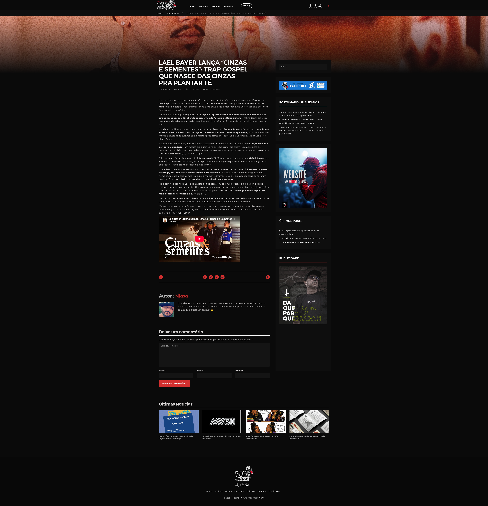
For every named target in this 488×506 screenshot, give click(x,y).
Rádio (246, 6)
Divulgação (274, 491)
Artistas (215, 6)
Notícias (203, 6)
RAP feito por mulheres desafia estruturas (301, 242)
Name (162, 370)
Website (239, 370)
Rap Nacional (173, 13)
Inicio (192, 6)
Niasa (178, 89)
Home (160, 13)
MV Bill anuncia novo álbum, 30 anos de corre (304, 238)
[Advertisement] (303, 346)
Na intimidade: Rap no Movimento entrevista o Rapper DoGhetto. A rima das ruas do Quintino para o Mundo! (302, 130)
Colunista (251, 491)
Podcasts (228, 6)
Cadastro (262, 491)
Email (200, 370)
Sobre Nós (239, 491)
